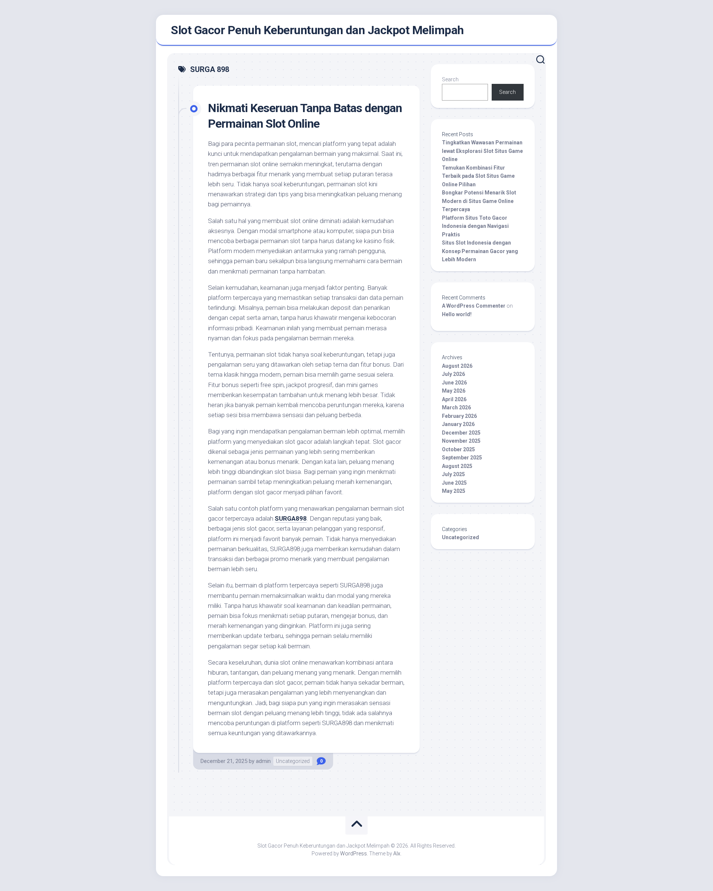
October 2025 (458, 449)
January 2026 (458, 424)
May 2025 (453, 491)
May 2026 (453, 391)
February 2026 (459, 416)
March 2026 (456, 407)
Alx (396, 853)
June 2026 (454, 383)
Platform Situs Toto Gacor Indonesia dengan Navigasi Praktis (475, 226)
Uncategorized (293, 761)
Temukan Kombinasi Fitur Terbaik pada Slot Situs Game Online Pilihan (478, 176)
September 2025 (462, 458)
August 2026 (457, 366)
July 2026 (453, 374)
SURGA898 (291, 518)
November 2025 (461, 441)
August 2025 (457, 466)
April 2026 (454, 399)
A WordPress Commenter (473, 306)
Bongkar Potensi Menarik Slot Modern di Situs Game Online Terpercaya (479, 201)
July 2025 (453, 474)
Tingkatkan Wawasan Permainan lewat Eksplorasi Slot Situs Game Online (482, 151)
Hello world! (457, 314)
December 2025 (461, 433)
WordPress (353, 853)
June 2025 (454, 483)
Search (450, 79)
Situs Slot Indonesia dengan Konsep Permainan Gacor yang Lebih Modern (480, 251)
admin (263, 761)
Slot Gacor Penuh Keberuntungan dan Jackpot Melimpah (317, 30)
